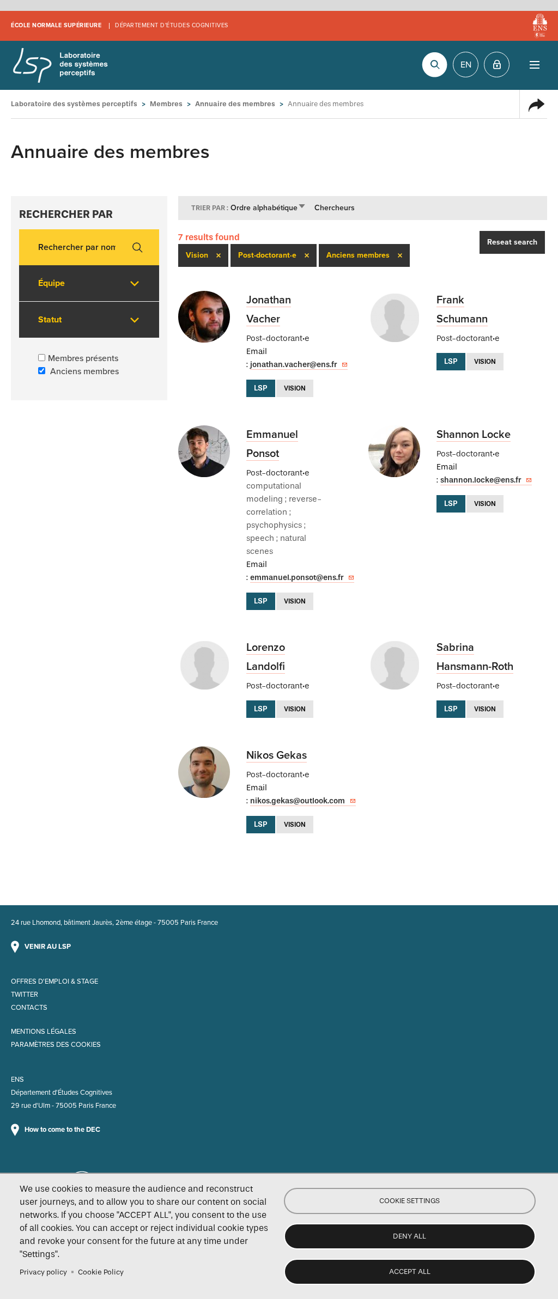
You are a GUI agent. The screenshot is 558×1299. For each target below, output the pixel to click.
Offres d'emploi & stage (54, 981)
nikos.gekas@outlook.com (297, 801)
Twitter (24, 994)
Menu (534, 64)
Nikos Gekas (276, 755)
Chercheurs (334, 207)
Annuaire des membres (235, 104)
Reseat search (512, 242)
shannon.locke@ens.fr (480, 480)
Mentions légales (43, 1031)
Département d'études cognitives (171, 25)
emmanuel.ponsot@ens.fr (296, 577)
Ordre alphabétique (268, 207)
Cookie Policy (101, 1272)
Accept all (409, 1271)
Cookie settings (409, 1200)
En (465, 64)
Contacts (29, 1007)
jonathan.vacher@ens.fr (293, 364)
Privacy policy (43, 1272)
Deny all (409, 1236)
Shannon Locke (473, 434)
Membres (166, 104)
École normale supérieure (56, 25)
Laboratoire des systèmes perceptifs (60, 65)
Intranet (497, 64)
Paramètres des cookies (56, 1044)
